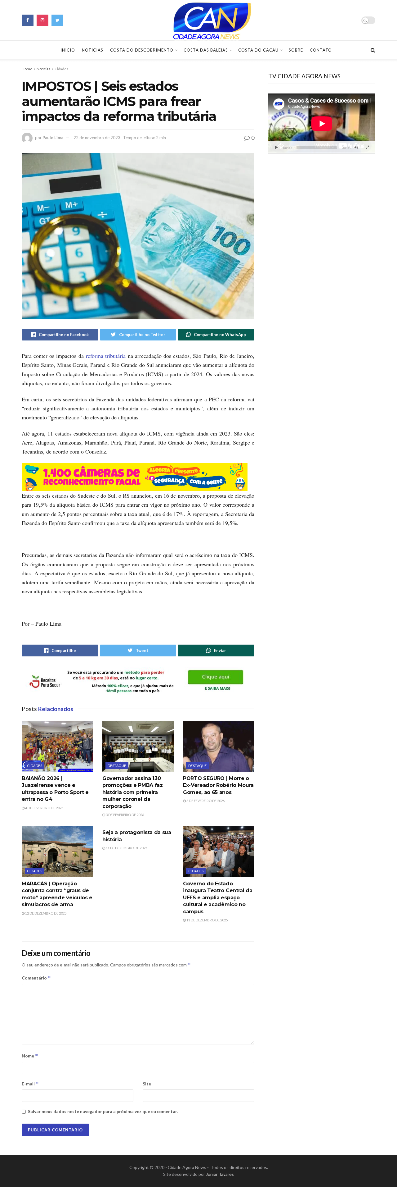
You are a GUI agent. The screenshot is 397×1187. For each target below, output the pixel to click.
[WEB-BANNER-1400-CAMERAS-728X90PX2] (135, 476)
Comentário (36, 978)
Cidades (61, 68)
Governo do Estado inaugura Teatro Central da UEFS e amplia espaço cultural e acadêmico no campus (217, 898)
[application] (321, 124)
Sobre (296, 50)
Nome (30, 1056)
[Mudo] (356, 147)
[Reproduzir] (276, 147)
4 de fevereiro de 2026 (44, 808)
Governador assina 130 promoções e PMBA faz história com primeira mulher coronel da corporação (132, 792)
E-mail (30, 1084)
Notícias (92, 50)
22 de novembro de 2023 (97, 137)
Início (67, 50)
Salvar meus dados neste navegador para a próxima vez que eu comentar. (103, 1111)
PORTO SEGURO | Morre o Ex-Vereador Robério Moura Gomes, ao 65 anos (218, 785)
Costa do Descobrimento (141, 50)
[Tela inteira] (367, 147)
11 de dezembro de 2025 (126, 848)
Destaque (117, 766)
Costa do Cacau (258, 50)
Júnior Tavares (220, 1174)
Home (27, 68)
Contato (321, 50)
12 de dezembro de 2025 (45, 913)
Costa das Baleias (206, 50)
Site (147, 1083)
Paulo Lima (52, 137)
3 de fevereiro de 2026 (124, 815)
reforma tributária (106, 355)
